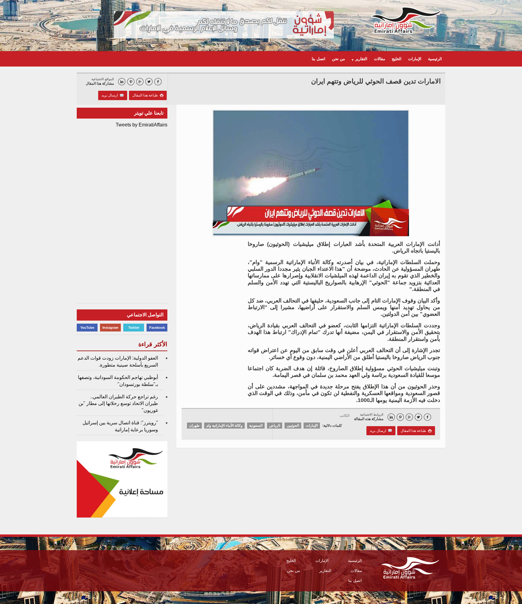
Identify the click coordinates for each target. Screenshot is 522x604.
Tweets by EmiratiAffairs (141, 124)
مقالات (379, 59)
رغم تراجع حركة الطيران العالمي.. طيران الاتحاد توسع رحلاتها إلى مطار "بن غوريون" (118, 403)
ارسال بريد (111, 95)
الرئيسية (435, 59)
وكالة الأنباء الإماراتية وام (224, 425)
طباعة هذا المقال (147, 95)
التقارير (325, 570)
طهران (194, 425)
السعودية (256, 425)
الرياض (274, 425)
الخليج (396, 59)
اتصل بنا (318, 59)
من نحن (338, 59)
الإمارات (414, 59)
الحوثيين (293, 425)
